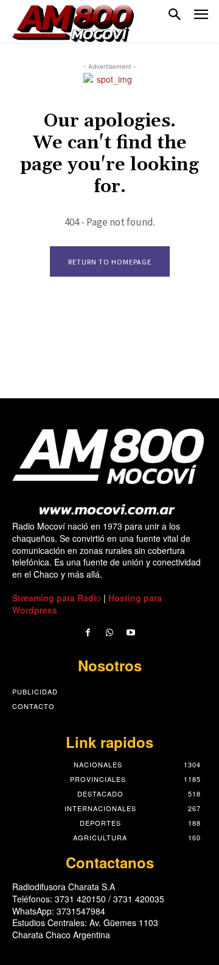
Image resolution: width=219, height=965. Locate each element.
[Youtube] (131, 632)
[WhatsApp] (109, 632)
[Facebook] (88, 632)
